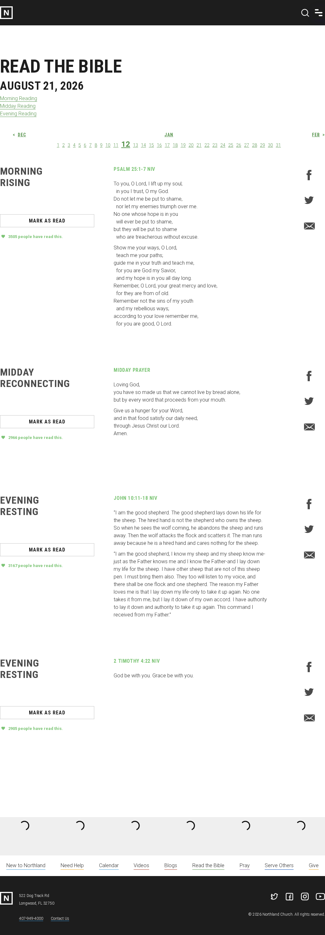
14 (143, 145)
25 (230, 145)
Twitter (309, 200)
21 (199, 145)
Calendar (109, 865)
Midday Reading (18, 106)
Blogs (170, 865)
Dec (22, 134)
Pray (245, 865)
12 (125, 144)
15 (151, 145)
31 (278, 145)
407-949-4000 (31, 918)
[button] (318, 12)
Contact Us (60, 918)
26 (238, 145)
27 (246, 145)
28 (254, 145)
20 (191, 145)
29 (262, 145)
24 (222, 145)
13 (135, 145)
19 (183, 145)
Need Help (72, 865)
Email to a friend (309, 225)
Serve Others (279, 865)
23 (214, 145)
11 (115, 145)
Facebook (309, 174)
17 (167, 145)
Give (314, 865)
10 (107, 145)
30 (270, 145)
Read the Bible (208, 865)
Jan (168, 134)
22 (206, 145)
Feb (316, 134)
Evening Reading (18, 114)
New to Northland (25, 865)
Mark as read (47, 221)
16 (159, 145)
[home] (6, 12)
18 (175, 145)
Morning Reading (18, 98)
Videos (141, 865)
